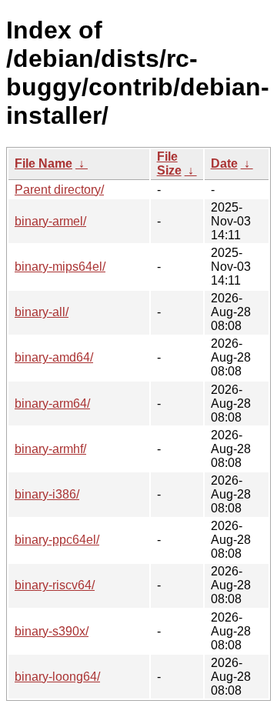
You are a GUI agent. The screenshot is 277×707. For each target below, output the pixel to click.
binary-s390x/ (51, 631)
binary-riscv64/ (55, 585)
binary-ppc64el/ (57, 539)
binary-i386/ (47, 494)
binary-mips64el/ (60, 266)
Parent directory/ (59, 189)
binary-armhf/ (50, 448)
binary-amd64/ (54, 357)
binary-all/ (41, 311)
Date (224, 163)
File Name (43, 163)
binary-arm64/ (52, 403)
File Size (169, 163)
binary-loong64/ (57, 676)
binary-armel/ (50, 221)
